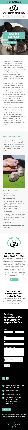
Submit (7, 366)
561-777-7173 (17, 1)
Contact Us (7, 409)
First (4, 333)
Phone (5, 341)
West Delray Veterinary (10, 107)
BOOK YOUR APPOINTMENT (10, 42)
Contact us (14, 279)
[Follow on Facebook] (3, 378)
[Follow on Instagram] (7, 378)
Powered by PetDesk (14, 424)
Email (5, 336)
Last (15, 333)
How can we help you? (10, 347)
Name (5, 329)
